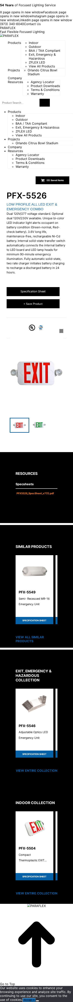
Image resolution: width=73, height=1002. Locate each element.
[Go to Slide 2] (39, 425)
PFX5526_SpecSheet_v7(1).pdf (35, 493)
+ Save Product (33, 303)
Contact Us (32, 24)
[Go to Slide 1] (19, 425)
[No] (37, 1000)
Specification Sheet (33, 291)
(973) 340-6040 (12, 24)
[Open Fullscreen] (61, 331)
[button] (36, 373)
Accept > (29, 999)
